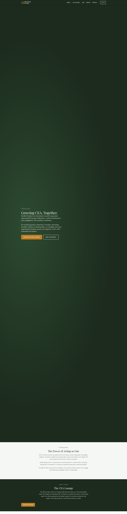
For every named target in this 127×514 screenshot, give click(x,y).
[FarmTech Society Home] (26, 2)
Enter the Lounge (28, 504)
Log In (103, 2)
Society (88, 2)
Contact (94, 2)
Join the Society (51, 237)
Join (83, 2)
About (68, 2)
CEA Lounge (76, 2)
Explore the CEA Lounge (32, 237)
